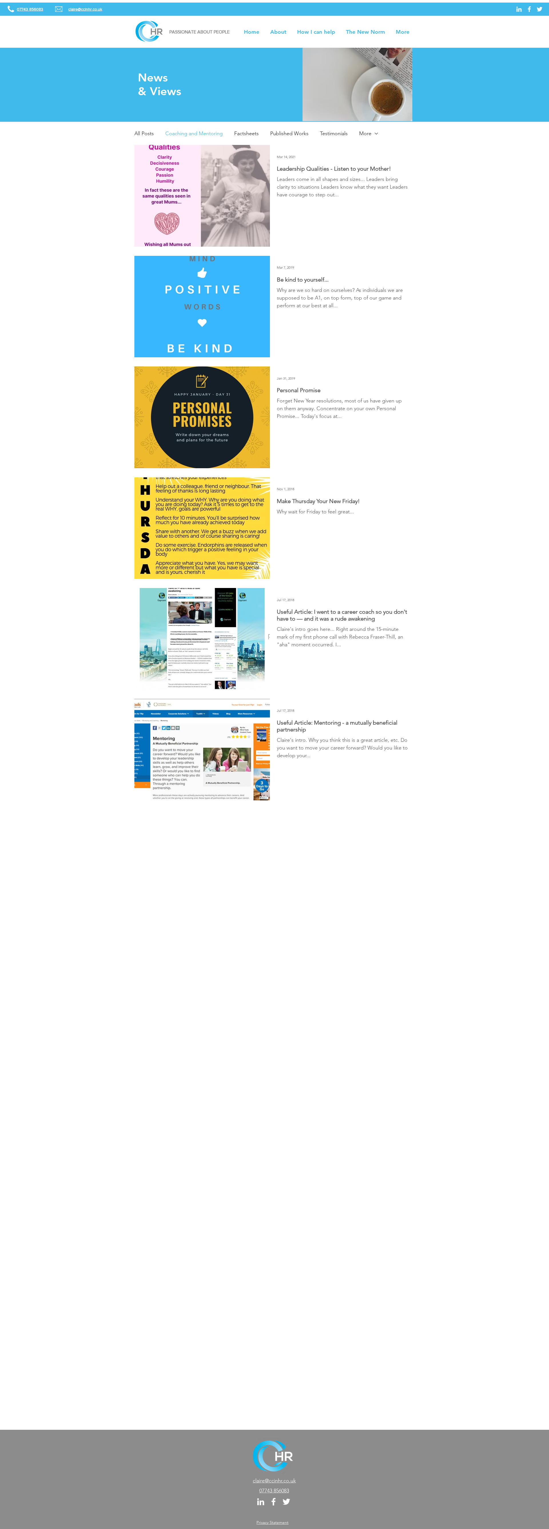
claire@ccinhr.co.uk (274, 1481)
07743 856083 (274, 1491)
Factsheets (246, 133)
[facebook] (529, 9)
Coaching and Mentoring (194, 133)
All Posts (144, 133)
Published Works (289, 133)
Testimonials (334, 133)
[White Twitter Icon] (539, 9)
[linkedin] (519, 9)
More (365, 133)
